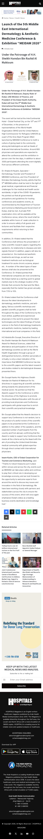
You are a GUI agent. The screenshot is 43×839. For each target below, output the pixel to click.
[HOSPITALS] (15, 3)
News (11, 18)
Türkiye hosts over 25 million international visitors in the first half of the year (10, 549)
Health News (20, 18)
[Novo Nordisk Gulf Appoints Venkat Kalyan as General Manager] (31, 538)
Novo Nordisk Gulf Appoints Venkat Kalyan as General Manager (31, 548)
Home (5, 18)
